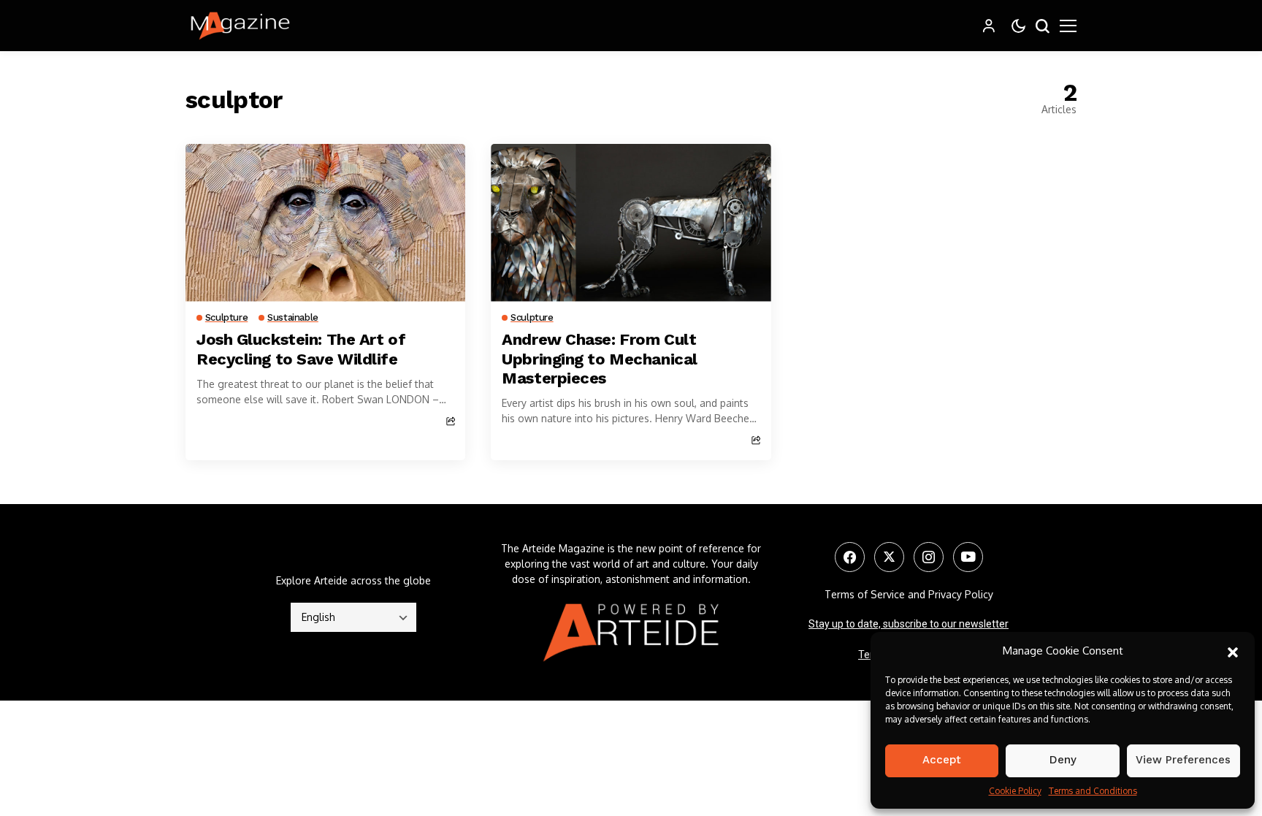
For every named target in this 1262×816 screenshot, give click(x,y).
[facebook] (850, 557)
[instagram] (929, 557)
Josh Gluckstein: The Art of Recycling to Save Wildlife (300, 348)
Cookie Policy (1015, 790)
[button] (1232, 651)
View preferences (1183, 759)
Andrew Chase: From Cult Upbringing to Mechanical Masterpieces (599, 358)
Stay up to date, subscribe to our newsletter (908, 624)
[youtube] (968, 557)
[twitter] (889, 557)
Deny (1062, 759)
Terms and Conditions (1093, 790)
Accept (941, 759)
